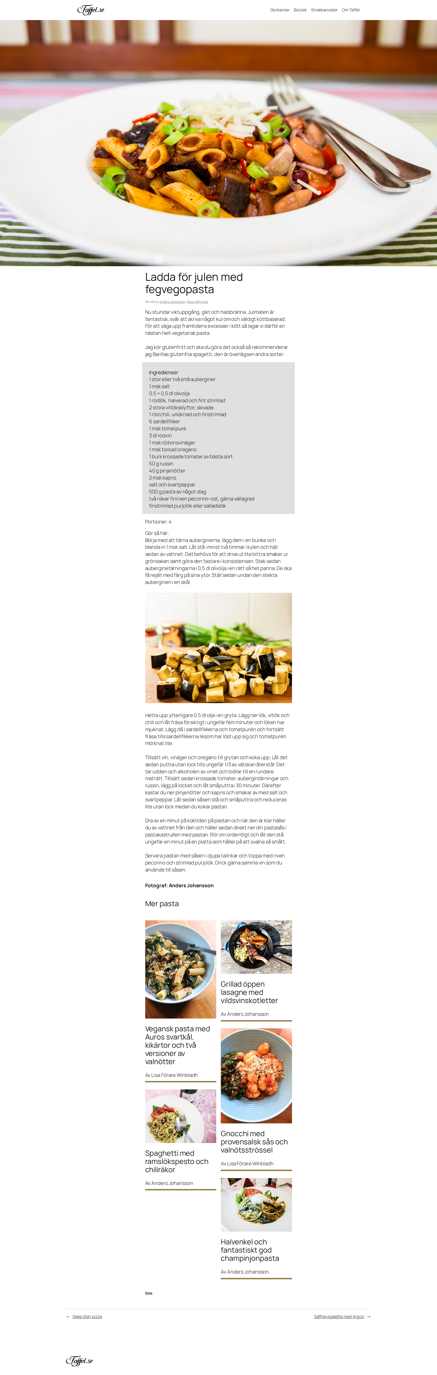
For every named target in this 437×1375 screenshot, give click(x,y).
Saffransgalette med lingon (339, 1316)
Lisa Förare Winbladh (174, 1075)
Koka (148, 1293)
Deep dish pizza (87, 1316)
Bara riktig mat (197, 301)
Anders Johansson (172, 301)
